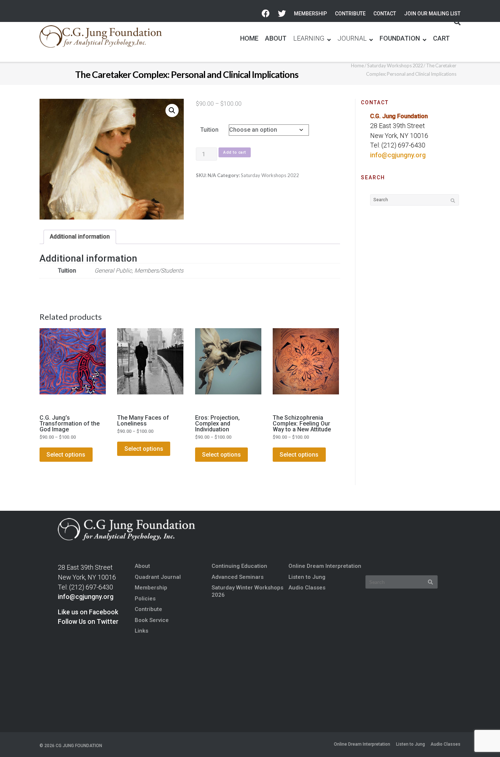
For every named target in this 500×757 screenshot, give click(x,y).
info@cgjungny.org (398, 155)
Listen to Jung (306, 577)
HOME (249, 38)
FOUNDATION (400, 38)
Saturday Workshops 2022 (395, 65)
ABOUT (276, 38)
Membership (151, 587)
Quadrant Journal (158, 577)
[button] (172, 110)
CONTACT (384, 13)
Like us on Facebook (88, 612)
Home (357, 65)
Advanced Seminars (238, 577)
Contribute (148, 609)
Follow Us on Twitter (88, 621)
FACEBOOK (266, 13)
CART (441, 38)
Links (141, 630)
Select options (65, 454)
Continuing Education (239, 566)
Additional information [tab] (80, 236)
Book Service (152, 620)
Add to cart (234, 152)
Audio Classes (306, 587)
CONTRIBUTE (350, 13)
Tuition (209, 129)
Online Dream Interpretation (324, 566)
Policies (145, 598)
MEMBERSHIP (310, 13)
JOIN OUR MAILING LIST (432, 13)
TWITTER (282, 13)
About (142, 566)
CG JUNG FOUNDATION (79, 745)
